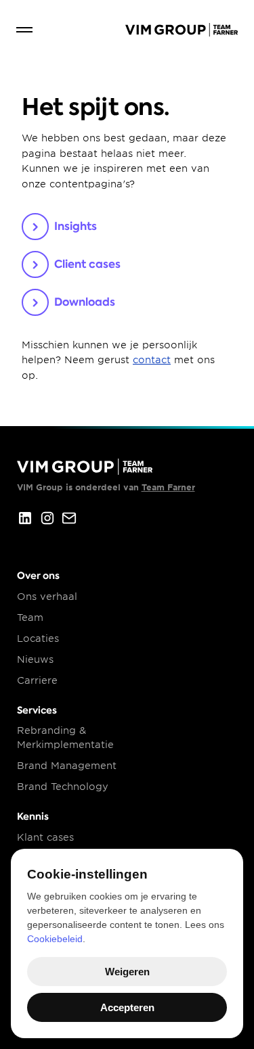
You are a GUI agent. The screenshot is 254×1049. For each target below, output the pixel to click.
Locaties (38, 638)
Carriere (37, 680)
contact (152, 359)
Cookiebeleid (55, 938)
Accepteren (127, 1007)
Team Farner (168, 487)
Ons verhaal (47, 596)
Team (30, 617)
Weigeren (127, 971)
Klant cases (45, 837)
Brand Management (67, 765)
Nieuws (35, 659)
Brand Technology (62, 786)
